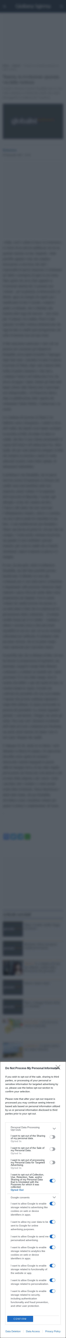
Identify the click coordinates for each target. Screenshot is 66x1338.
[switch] (52, 1137)
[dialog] (33, 1200)
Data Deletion (13, 1331)
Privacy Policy (53, 1331)
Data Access (33, 1331)
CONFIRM (20, 1319)
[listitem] (33, 1128)
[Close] (59, 1068)
